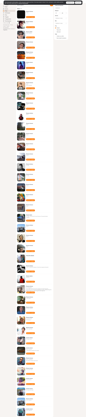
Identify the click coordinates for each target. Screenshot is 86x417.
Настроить (78, 2)
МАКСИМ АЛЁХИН (30, 255)
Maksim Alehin (29, 215)
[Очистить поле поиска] (49, 5)
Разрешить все (70, 2)
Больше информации (23, 3)
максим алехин (29, 62)
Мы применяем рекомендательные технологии (9, 28)
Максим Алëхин (29, 265)
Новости (4, 26)
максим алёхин (29, 337)
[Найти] (51, 5)
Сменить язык (5, 22)
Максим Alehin (29, 31)
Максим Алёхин (29, 113)
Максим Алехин (29, 11)
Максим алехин (29, 133)
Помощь (11, 24)
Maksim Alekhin (29, 276)
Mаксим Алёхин (29, 21)
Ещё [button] (7, 26)
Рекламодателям (6, 24)
